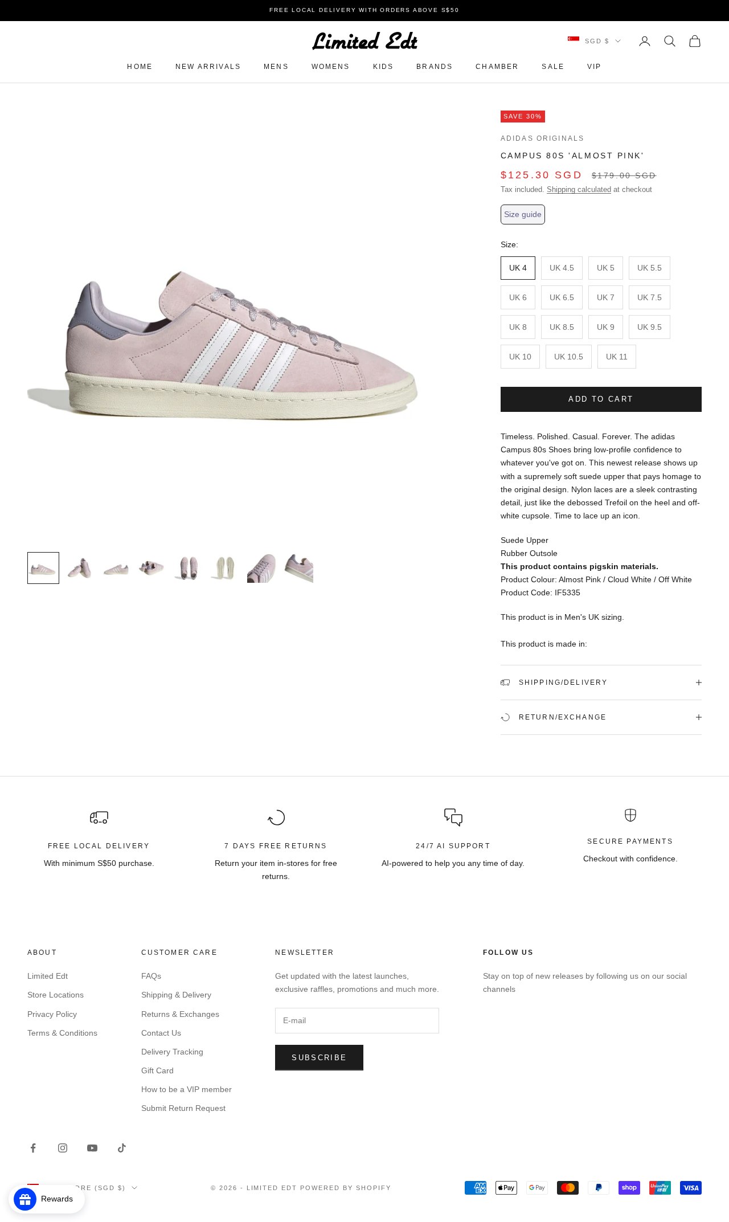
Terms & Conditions (62, 1032)
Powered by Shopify (345, 1187)
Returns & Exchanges (180, 1014)
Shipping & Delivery (176, 994)
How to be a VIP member (186, 1089)
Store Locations (55, 994)
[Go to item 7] (262, 568)
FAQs (151, 975)
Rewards (60, 1198)
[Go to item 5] (189, 568)
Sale (553, 67)
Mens (276, 67)
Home (140, 67)
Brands (434, 67)
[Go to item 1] (43, 568)
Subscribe (319, 1057)
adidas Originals (543, 138)
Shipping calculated (579, 189)
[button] (523, 214)
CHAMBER (497, 67)
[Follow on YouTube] (92, 1148)
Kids (383, 67)
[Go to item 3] (116, 568)
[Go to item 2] (80, 568)
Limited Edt (47, 975)
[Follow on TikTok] (122, 1148)
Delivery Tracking (172, 1051)
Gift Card (157, 1070)
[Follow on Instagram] (62, 1148)
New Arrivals (208, 67)
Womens (331, 67)
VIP (594, 67)
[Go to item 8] (298, 568)
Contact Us (161, 1032)
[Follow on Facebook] (33, 1148)
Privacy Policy (52, 1014)
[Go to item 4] (153, 568)
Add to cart (600, 399)
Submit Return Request (183, 1108)
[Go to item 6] (225, 568)
